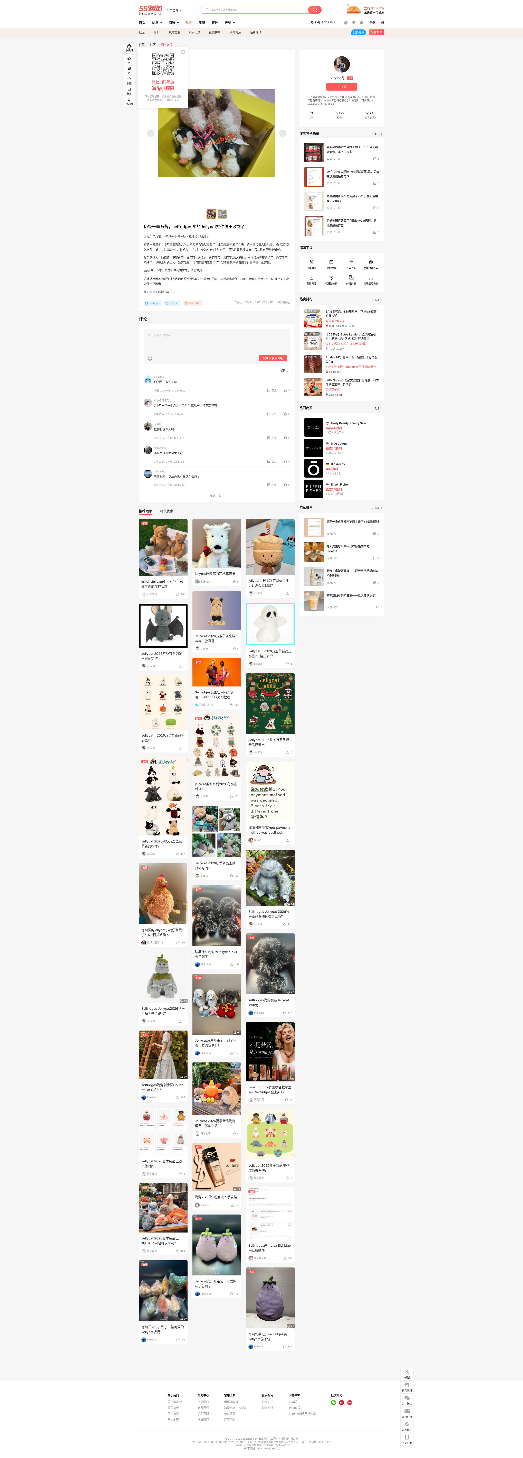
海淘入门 (267, 1401)
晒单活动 (256, 32)
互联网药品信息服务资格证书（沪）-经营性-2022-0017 (300, 1441)
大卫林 (157, 424)
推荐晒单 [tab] (145, 511)
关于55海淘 (175, 1401)
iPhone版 (294, 1407)
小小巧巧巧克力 (162, 400)
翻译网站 (311, 283)
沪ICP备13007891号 (204, 1441)
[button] (173, 10)
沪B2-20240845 (257, 1441)
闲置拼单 (215, 32)
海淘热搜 (267, 1407)
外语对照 (351, 283)
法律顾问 (203, 1419)
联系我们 (203, 1407)
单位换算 (331, 268)
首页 (142, 44)
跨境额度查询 (371, 283)
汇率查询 (351, 268)
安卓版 (292, 1401)
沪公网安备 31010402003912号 (261, 1448)
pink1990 (159, 376)
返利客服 (203, 1413)
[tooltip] (163, 77)
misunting (159, 471)
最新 (156, 32)
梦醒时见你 (160, 448)
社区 (142, 32)
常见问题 (203, 1401)
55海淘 (150, 10)
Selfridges (154, 303)
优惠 (155, 22)
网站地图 (173, 1419)
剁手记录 (194, 32)
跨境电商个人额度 (235, 1407)
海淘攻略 (174, 32)
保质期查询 (331, 283)
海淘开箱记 (194, 303)
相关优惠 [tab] (166, 511)
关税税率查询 (371, 268)
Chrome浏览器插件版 (302, 1413)
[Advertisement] (341, 649)
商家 (172, 22)
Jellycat (173, 303)
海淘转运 (235, 32)
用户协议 (173, 1413)
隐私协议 (173, 1407)
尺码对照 (311, 268)
